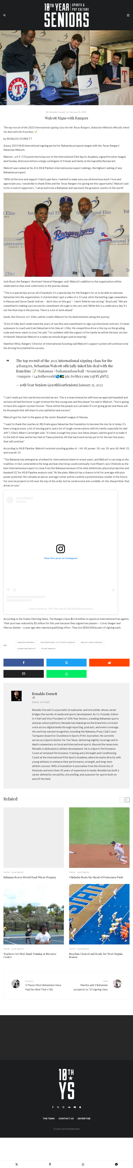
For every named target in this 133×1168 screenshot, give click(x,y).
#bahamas (44, 371)
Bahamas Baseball (27, 642)
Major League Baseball (92, 642)
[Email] (23, 674)
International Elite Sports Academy (58, 642)
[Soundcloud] (69, 1107)
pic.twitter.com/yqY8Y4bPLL (87, 376)
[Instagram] (63, 1107)
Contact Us (66, 1118)
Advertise (84, 1118)
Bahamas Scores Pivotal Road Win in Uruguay (29, 877)
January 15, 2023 (91, 384)
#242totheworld (43, 376)
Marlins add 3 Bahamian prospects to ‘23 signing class (91, 985)
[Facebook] (53, 1107)
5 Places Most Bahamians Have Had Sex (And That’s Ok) (43, 985)
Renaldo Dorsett (44, 693)
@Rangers (24, 365)
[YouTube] (75, 1107)
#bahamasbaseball (69, 371)
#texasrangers (96, 371)
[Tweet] (66, 662)
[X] (58, 1107)
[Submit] (109, 662)
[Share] (23, 662)
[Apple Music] (80, 1107)
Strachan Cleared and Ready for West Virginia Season (95, 955)
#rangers (23, 376)
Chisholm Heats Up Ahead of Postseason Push (96, 877)
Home (6, 872)
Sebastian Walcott (27, 649)
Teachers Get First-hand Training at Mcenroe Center (29, 955)
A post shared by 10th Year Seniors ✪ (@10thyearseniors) (61, 608)
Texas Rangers (48, 649)
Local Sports (17, 872)
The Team (49, 1118)
